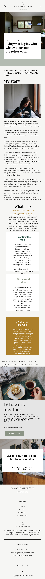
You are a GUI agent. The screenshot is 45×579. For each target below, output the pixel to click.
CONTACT (22, 512)
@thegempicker (22, 492)
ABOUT (22, 509)
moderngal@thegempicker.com (22, 552)
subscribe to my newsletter (22, 555)
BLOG (22, 506)
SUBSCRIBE (22, 515)
